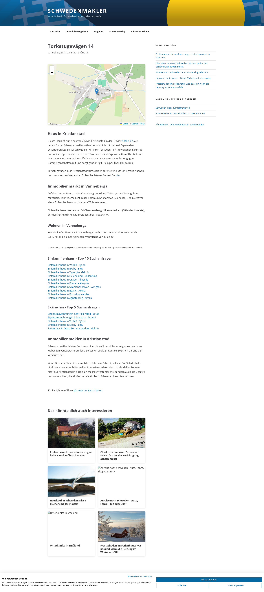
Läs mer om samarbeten (88, 390)
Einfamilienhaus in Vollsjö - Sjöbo (67, 265)
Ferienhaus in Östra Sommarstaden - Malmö (73, 328)
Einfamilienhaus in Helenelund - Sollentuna (72, 276)
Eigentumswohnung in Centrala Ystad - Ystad (73, 313)
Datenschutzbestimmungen (140, 576)
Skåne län (127, 141)
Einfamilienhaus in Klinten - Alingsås (68, 283)
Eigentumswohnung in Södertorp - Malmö (72, 317)
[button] (97, 91)
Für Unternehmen (140, 31)
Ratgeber (98, 31)
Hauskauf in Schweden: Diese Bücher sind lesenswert (183, 78)
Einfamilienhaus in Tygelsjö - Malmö (68, 272)
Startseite (55, 31)
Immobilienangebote (77, 31)
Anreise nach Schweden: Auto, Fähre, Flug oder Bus (182, 72)
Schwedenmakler (77, 11)
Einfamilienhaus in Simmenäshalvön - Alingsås (74, 287)
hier (118, 175)
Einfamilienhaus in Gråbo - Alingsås (68, 279)
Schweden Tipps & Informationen (173, 107)
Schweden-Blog (117, 31)
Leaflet (125, 123)
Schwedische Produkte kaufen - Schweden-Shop (180, 113)
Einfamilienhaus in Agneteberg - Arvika (70, 298)
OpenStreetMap (138, 123)
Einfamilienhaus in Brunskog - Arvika (68, 294)
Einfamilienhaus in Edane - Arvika (67, 290)
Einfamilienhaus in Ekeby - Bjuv (65, 268)
